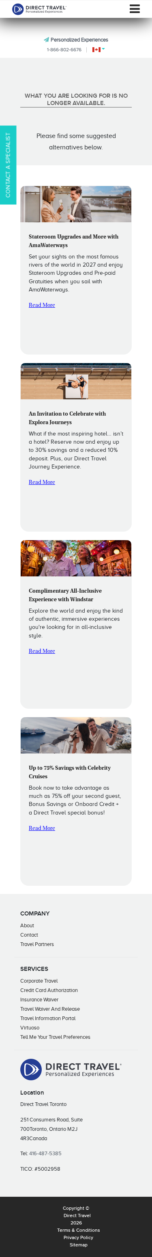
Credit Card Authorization (49, 990)
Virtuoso (29, 1028)
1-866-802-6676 (64, 50)
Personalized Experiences (79, 40)
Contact (29, 935)
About (27, 925)
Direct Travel (77, 1215)
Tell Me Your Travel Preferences (55, 1037)
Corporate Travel (39, 981)
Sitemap (79, 1245)
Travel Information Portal (47, 1018)
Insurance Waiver (39, 999)
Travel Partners (37, 944)
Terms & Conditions (78, 1230)
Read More (42, 306)
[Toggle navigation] (135, 9)
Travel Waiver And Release (50, 1009)
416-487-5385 (45, 1153)
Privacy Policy (78, 1237)
